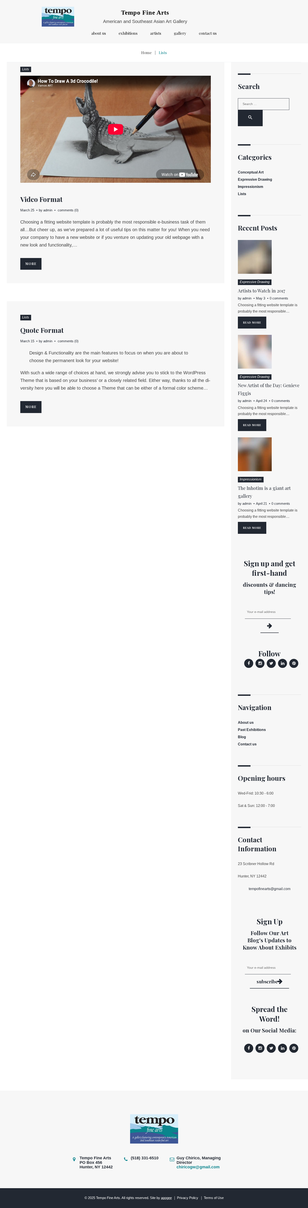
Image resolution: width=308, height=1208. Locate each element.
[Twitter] (271, 663)
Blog (242, 737)
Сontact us (208, 33)
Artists (155, 33)
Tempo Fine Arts (145, 12)
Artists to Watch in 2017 (261, 291)
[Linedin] (282, 663)
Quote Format (42, 330)
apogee (166, 1198)
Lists (25, 69)
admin (47, 210)
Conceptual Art (251, 172)
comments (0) (68, 210)
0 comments (279, 298)
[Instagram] (259, 663)
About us (98, 33)
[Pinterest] (293, 663)
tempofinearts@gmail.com (269, 889)
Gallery (180, 33)
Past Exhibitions (252, 730)
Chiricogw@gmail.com (198, 1167)
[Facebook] (248, 663)
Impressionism (250, 187)
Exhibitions (128, 33)
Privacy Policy (187, 1198)
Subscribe (267, 981)
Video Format (41, 199)
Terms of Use (214, 1198)
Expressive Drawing (255, 179)
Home (146, 52)
